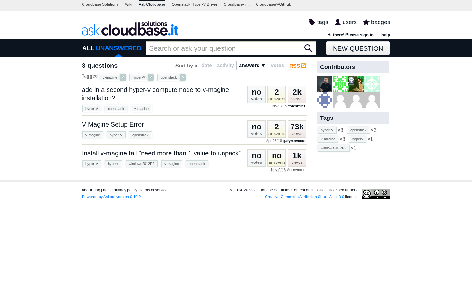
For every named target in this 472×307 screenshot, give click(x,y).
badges (380, 22)
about (87, 190)
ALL (88, 48)
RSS (294, 66)
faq (97, 190)
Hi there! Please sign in (351, 34)
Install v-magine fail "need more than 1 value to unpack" (161, 153)
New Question (358, 48)
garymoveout (294, 141)
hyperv (113, 164)
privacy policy (125, 190)
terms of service (154, 190)
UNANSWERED (118, 48)
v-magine (141, 108)
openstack (116, 108)
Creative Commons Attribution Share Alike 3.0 (304, 197)
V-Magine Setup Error (113, 124)
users (350, 22)
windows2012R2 (141, 164)
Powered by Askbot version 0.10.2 (111, 197)
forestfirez (297, 106)
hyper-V (91, 108)
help (385, 34)
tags (322, 22)
